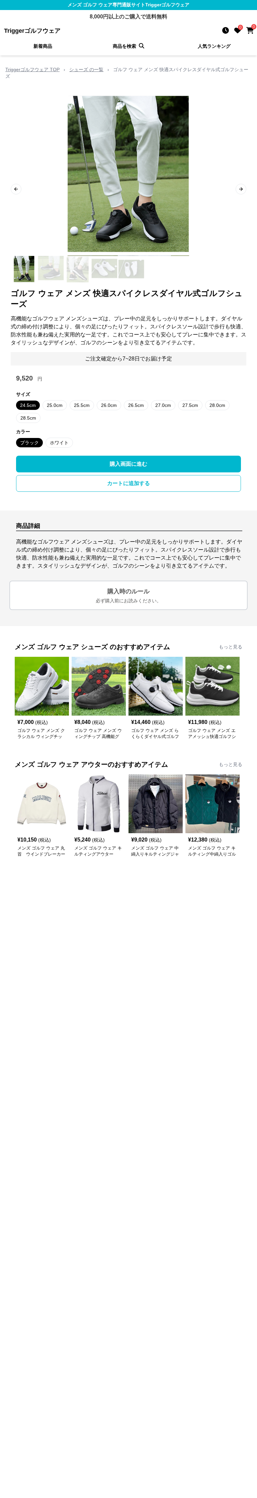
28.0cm (217, 405)
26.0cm (109, 405)
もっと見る (230, 646)
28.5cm (28, 418)
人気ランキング (214, 46)
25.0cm (55, 405)
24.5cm (28, 405)
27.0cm (163, 405)
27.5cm (190, 405)
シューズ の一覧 (86, 69)
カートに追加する (128, 483)
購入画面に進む (128, 464)
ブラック (29, 442)
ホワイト (59, 442)
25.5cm (82, 405)
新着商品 (42, 46)
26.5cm (136, 405)
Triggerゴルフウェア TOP (32, 69)
